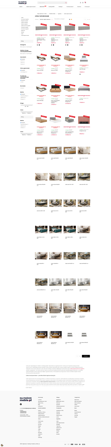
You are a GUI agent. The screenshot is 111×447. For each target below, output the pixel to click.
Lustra (57, 417)
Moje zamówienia (78, 401)
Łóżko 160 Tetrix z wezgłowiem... (68, 71)
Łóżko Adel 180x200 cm (69, 159)
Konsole (57, 434)
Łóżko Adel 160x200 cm (55, 159)
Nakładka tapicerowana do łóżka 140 (83, 40)
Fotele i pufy (40, 421)
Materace (23, 30)
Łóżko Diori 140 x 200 (69, 184)
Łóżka (22, 17)
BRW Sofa (23, 97)
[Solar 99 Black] (39, 44)
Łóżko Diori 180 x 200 (41, 210)
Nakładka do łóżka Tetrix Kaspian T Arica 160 (41, 40)
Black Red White (24, 95)
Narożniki (40, 432)
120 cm (23, 64)
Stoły (39, 427)
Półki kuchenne (41, 413)
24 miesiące (24, 71)
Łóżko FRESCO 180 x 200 (69, 238)
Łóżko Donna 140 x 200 (54, 211)
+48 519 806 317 (23, 411)
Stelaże (22, 32)
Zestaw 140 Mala (54, 70)
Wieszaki (58, 412)
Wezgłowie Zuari (82, 130)
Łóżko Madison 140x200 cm (82, 317)
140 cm (23, 60)
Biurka (76, 410)
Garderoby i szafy (59, 410)
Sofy (39, 430)
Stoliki (39, 429)
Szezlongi (40, 437)
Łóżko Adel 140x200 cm (40, 159)
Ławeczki (58, 413)
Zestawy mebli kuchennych (43, 417)
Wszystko (23, 59)
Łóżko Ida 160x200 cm (83, 263)
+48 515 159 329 (23, 412)
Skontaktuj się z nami (42, 401)
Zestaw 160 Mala (40, 100)
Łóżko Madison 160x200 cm (40, 343)
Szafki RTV (40, 434)
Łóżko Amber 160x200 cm (41, 185)
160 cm (23, 62)
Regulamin (58, 399)
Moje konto (77, 399)
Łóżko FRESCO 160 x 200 (55, 238)
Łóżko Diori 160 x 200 (83, 184)
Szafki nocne (59, 427)
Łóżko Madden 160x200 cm (54, 317)
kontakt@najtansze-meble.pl (29, 408)
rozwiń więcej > (29, 387)
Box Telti (81, 99)
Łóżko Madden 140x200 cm (39, 317)
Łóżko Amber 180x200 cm (55, 185)
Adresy (76, 404)
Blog (39, 404)
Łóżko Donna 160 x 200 (69, 211)
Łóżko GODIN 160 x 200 (40, 264)
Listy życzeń (77, 406)
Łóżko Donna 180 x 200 (83, 211)
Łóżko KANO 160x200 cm (69, 290)
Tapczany (58, 426)
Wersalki (58, 424)
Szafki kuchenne (41, 415)
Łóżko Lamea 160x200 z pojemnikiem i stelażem (55, 101)
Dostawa (58, 404)
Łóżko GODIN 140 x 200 (83, 238)
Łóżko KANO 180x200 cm (83, 290)
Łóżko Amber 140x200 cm (83, 159)
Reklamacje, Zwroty (60, 401)
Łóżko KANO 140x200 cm (55, 290)
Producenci (40, 406)
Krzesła (39, 422)
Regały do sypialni (24, 20)
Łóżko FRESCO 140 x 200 (41, 238)
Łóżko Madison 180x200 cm (54, 343)
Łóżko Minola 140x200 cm (69, 343)
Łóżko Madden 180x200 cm (68, 317)
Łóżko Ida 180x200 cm (41, 289)
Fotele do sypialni (24, 22)
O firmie (39, 399)
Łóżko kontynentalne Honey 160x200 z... (69, 132)
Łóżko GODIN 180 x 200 (54, 264)
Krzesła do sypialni (24, 27)
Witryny (76, 413)
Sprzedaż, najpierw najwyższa (45, 19)
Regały (76, 417)
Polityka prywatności (60, 406)
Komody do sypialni (25, 19)
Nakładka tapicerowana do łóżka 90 (68, 40)
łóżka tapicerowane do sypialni (77, 368)
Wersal (23, 99)
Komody (76, 415)
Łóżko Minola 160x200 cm (83, 343)
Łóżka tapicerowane (25, 35)
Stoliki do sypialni (24, 24)
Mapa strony (40, 403)
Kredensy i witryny (41, 412)
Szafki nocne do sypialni (25, 25)
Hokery (39, 410)
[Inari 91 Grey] (37, 44)
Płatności (58, 403)
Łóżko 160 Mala (82, 69)
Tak (22, 88)
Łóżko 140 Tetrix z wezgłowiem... (40, 132)
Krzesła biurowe (78, 412)
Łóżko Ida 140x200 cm (69, 263)
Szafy (22, 33)
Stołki (39, 435)
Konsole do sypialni (25, 28)
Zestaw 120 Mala (40, 70)
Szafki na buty (59, 415)
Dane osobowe (78, 403)
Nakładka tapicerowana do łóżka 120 (54, 40)
